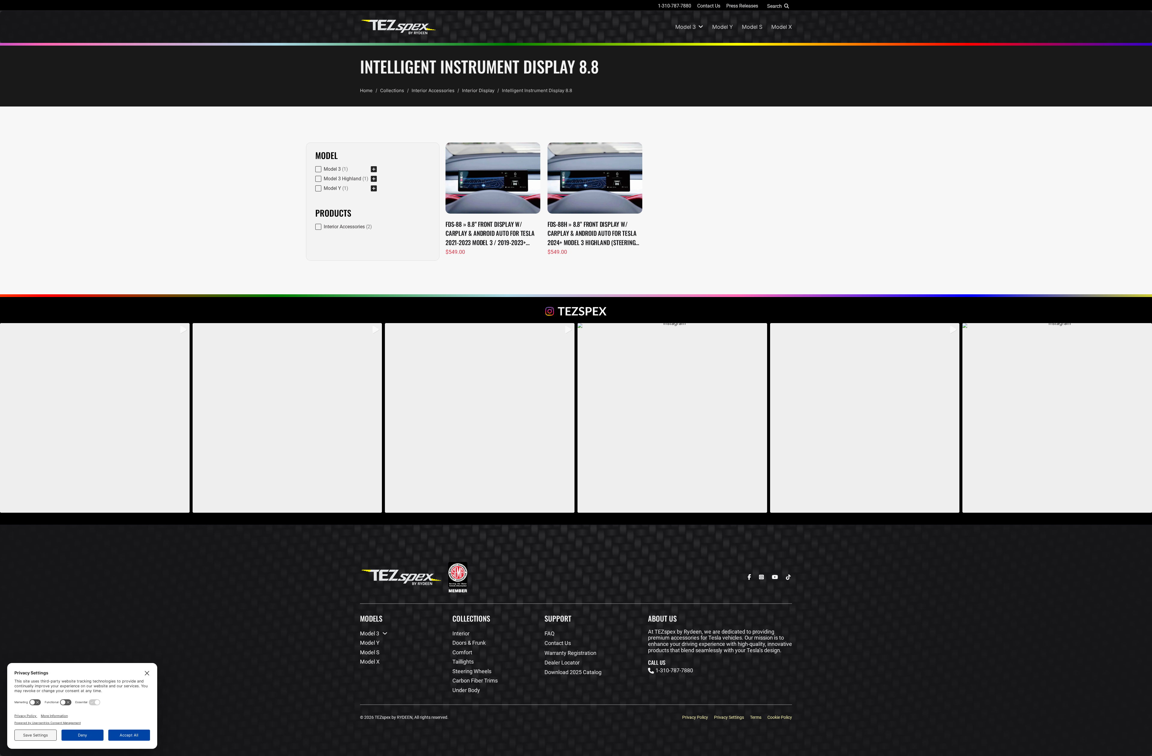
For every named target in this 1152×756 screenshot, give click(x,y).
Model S (752, 27)
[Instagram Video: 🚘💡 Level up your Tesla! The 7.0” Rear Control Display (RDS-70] (95, 418)
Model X (781, 27)
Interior (461, 633)
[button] (346, 169)
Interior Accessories (433, 90)
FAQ (549, 633)
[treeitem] (346, 169)
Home (366, 90)
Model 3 (685, 27)
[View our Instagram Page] (576, 311)
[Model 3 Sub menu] (700, 27)
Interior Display (478, 90)
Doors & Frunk (469, 643)
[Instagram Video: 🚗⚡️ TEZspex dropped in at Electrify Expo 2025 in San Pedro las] (672, 418)
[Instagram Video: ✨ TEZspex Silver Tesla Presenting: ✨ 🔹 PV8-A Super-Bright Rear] (287, 418)
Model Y (722, 27)
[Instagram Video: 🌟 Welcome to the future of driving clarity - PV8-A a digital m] (865, 418)
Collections (392, 90)
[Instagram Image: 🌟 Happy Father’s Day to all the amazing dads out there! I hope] (1057, 418)
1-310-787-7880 (674, 6)
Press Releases (742, 6)
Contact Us (708, 6)
